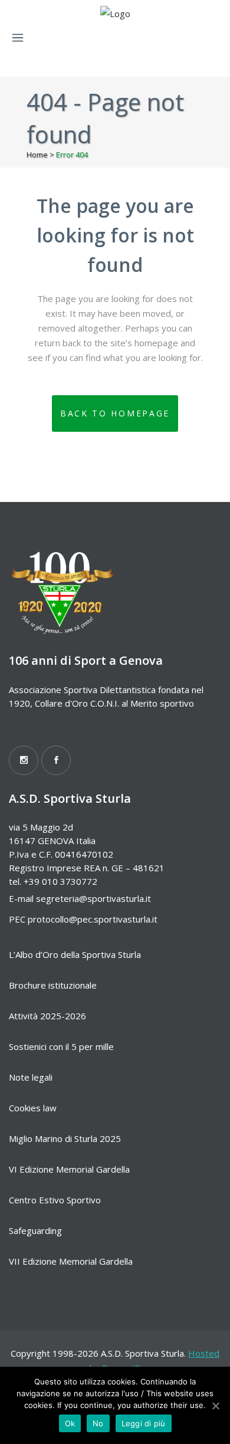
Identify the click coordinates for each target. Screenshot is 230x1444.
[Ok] (215, 1406)
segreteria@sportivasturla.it (93, 898)
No (98, 1423)
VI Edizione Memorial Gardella (69, 1169)
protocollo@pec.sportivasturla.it (92, 919)
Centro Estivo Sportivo (55, 1200)
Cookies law (33, 1108)
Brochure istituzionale (53, 985)
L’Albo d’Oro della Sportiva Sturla (75, 954)
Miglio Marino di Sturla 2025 (65, 1138)
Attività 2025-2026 (47, 1016)
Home (37, 154)
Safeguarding (35, 1230)
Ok (70, 1423)
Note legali (30, 1077)
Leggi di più (143, 1423)
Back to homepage (115, 413)
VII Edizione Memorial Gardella (71, 1261)
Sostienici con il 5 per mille (61, 1046)
